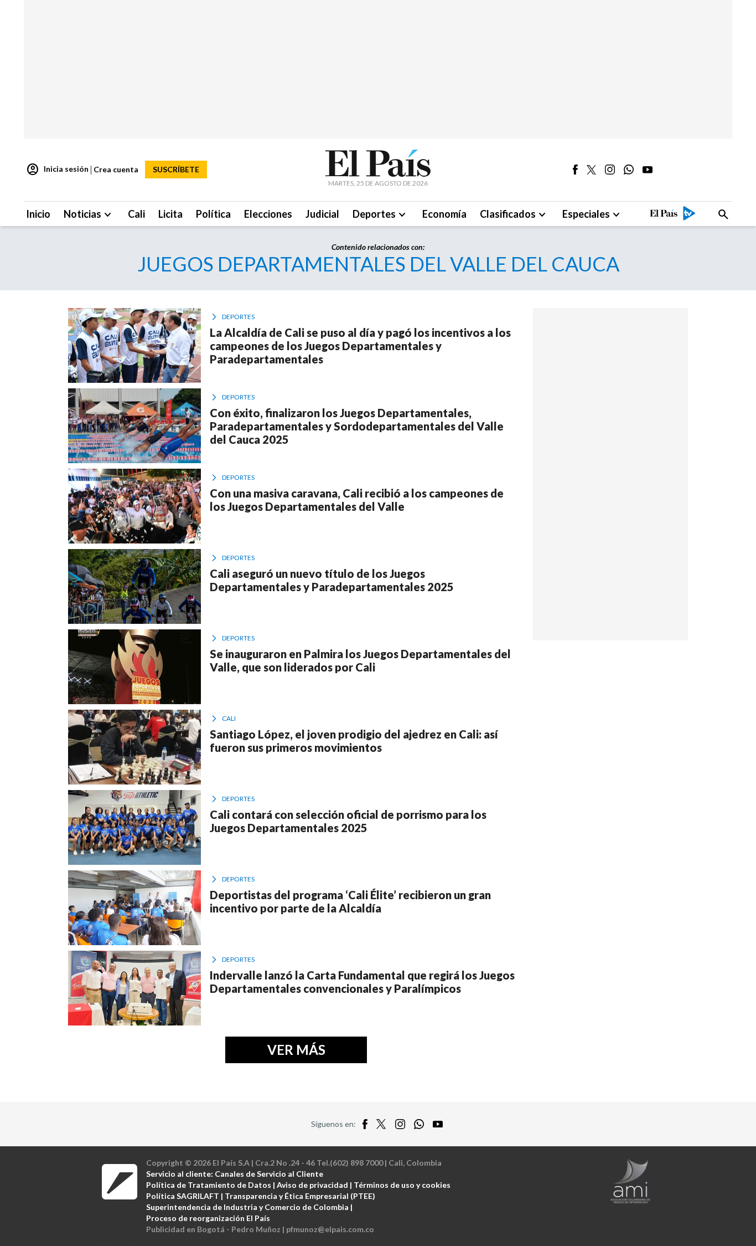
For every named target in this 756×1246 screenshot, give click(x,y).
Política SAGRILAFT (182, 1196)
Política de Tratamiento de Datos (208, 1184)
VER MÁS (296, 1050)
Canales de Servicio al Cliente (269, 1173)
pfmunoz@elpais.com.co (330, 1229)
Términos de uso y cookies (402, 1184)
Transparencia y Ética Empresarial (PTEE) (300, 1196)
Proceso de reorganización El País (208, 1218)
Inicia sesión (57, 169)
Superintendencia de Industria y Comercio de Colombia (247, 1207)
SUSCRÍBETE (176, 169)
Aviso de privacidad (312, 1184)
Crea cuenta (116, 169)
